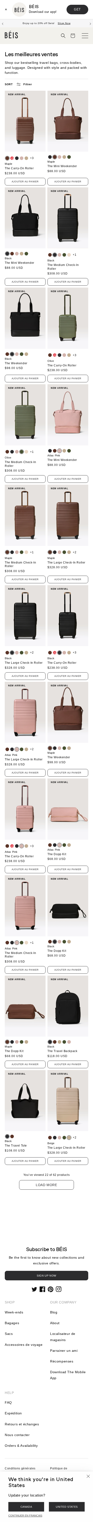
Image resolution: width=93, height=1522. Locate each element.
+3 (32, 158)
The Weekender (16, 363)
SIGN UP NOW (46, 1275)
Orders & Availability (21, 1445)
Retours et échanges (22, 1424)
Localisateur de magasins (62, 1337)
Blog (53, 1312)
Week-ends (14, 1312)
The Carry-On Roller (19, 168)
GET (77, 9)
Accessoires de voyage (24, 1345)
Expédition (13, 1413)
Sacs (9, 1334)
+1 (74, 254)
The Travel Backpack (62, 1051)
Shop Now (64, 23)
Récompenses (61, 1361)
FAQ (8, 1402)
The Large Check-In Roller (66, 562)
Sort (9, 84)
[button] (63, 35)
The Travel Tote (16, 1145)
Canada (26, 1506)
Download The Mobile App (68, 1375)
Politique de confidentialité (60, 1471)
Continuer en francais (25, 1515)
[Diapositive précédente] (2, 23)
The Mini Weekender (62, 166)
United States (67, 1506)
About (55, 1323)
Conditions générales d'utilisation (20, 1471)
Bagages (12, 1323)
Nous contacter (17, 1435)
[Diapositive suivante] (90, 23)
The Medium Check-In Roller (63, 266)
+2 (74, 552)
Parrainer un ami (64, 1350)
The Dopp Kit (56, 854)
